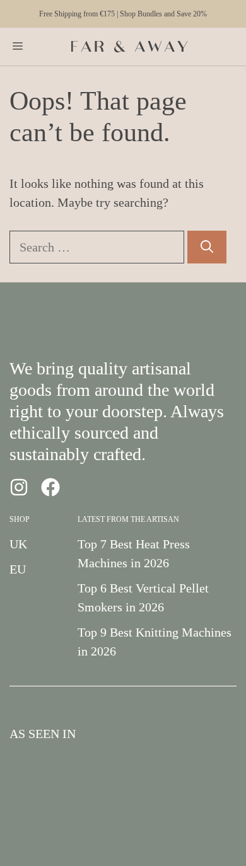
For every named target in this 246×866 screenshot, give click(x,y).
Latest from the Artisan (128, 519)
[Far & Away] (129, 47)
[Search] (206, 247)
